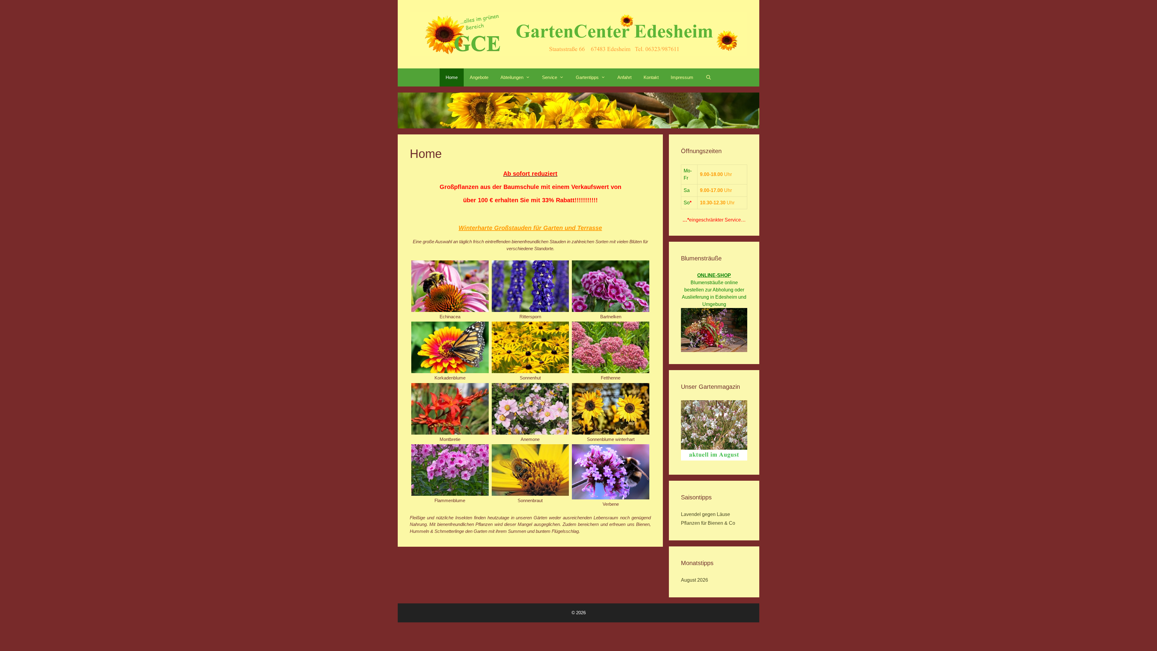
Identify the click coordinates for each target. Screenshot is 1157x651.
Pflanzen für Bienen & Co (708, 523)
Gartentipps (587, 77)
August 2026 (694, 580)
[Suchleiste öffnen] (708, 77)
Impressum (682, 77)
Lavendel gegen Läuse (705, 514)
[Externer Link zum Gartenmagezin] (714, 458)
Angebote (479, 77)
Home (452, 77)
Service (549, 77)
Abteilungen (511, 77)
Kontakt (651, 77)
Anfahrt (624, 77)
